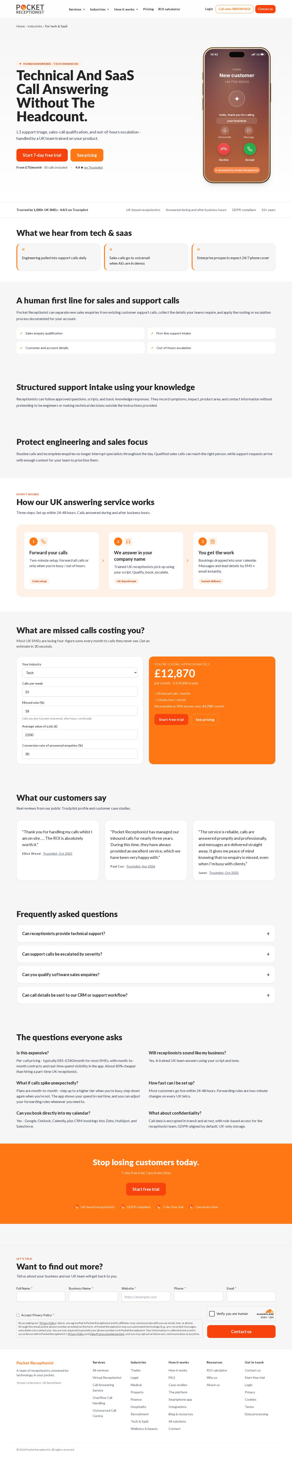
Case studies (178, 1385)
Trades (136, 1370)
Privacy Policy (48, 1323)
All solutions (177, 1421)
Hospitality (138, 1407)
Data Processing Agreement (107, 1334)
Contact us (265, 9)
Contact (174, 1429)
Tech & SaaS (140, 1421)
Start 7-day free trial (42, 155)
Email (232, 1288)
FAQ (172, 1377)
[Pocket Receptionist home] (30, 9)
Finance (136, 1399)
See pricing (87, 155)
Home (20, 26)
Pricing (148, 9)
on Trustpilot (93, 167)
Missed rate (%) (33, 702)
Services (75, 9)
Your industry (31, 664)
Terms (249, 1407)
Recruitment (140, 1414)
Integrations (178, 1407)
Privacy (250, 1392)
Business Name (81, 1288)
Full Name (24, 1288)
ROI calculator (169, 9)
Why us (212, 1377)
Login (209, 9)
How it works (124, 9)
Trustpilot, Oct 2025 (57, 853)
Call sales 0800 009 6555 (234, 9)
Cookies (250, 1399)
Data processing (256, 1414)
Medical (136, 1385)
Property (137, 1392)
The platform (178, 1392)
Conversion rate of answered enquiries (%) (52, 745)
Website (129, 1288)
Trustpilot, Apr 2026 (140, 866)
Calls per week (32, 683)
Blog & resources (181, 1414)
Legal (134, 1377)
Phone (180, 1288)
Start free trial (171, 719)
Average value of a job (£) (39, 726)
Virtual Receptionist (107, 1377)
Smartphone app (180, 1399)
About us (213, 1385)
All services (101, 1370)
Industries (98, 9)
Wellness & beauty (144, 1429)
